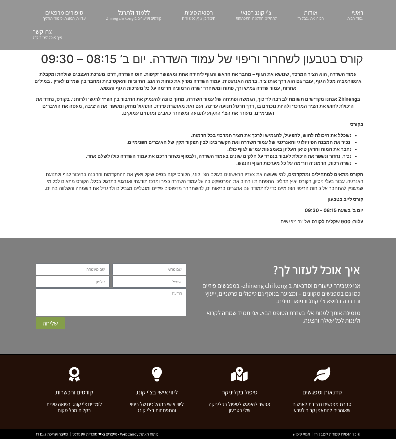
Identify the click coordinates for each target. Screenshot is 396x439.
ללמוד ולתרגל (133, 14)
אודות (310, 14)
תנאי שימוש (301, 434)
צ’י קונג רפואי (256, 14)
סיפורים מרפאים (64, 14)
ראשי (355, 14)
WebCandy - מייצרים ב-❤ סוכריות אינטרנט (105, 434)
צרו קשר (47, 34)
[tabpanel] (198, 148)
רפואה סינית (198, 14)
